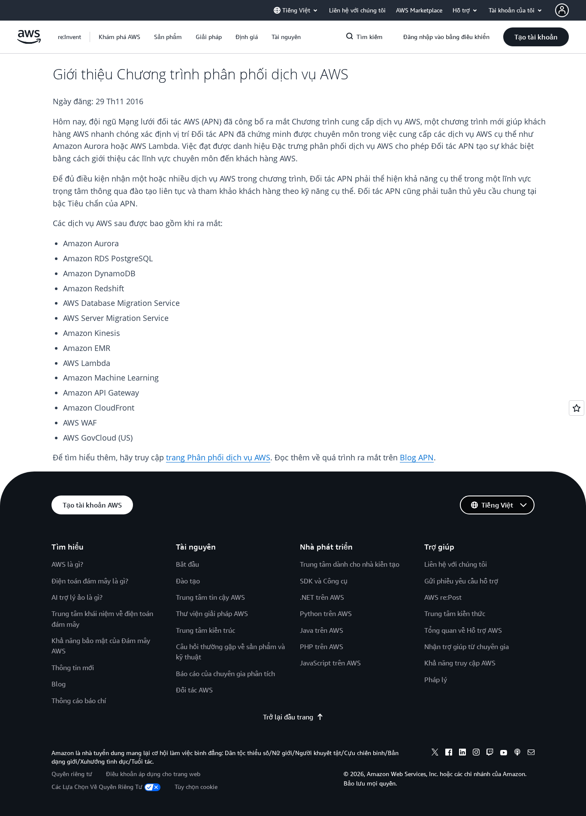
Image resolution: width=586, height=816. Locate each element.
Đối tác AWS (194, 690)
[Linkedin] (462, 753)
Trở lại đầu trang (288, 717)
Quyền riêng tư (71, 773)
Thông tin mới (72, 667)
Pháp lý (435, 679)
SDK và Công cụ (323, 581)
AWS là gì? (67, 564)
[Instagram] (476, 753)
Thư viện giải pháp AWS (212, 613)
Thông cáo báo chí (78, 700)
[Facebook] (448, 753)
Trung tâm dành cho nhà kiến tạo (349, 564)
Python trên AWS (326, 613)
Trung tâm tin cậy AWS (210, 597)
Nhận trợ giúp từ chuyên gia (466, 646)
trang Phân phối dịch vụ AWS (218, 457)
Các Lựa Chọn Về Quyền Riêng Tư (96, 786)
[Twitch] (489, 753)
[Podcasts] (517, 753)
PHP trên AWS (321, 646)
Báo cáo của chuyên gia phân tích (225, 673)
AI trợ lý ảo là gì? (77, 597)
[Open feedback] (576, 408)
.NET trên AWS (322, 597)
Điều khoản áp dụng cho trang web (153, 773)
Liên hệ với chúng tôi (455, 564)
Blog (58, 684)
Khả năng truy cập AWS (459, 663)
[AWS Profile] (562, 10)
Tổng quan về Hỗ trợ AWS (463, 630)
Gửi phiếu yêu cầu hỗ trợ (461, 581)
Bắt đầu (187, 564)
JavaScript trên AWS (330, 663)
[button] (119, 37)
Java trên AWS (321, 630)
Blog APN (417, 457)
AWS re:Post (443, 597)
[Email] (531, 753)
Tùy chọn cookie (196, 786)
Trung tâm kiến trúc (205, 630)
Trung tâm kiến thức (454, 613)
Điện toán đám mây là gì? (89, 581)
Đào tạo (188, 581)
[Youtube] (503, 753)
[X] (435, 753)
